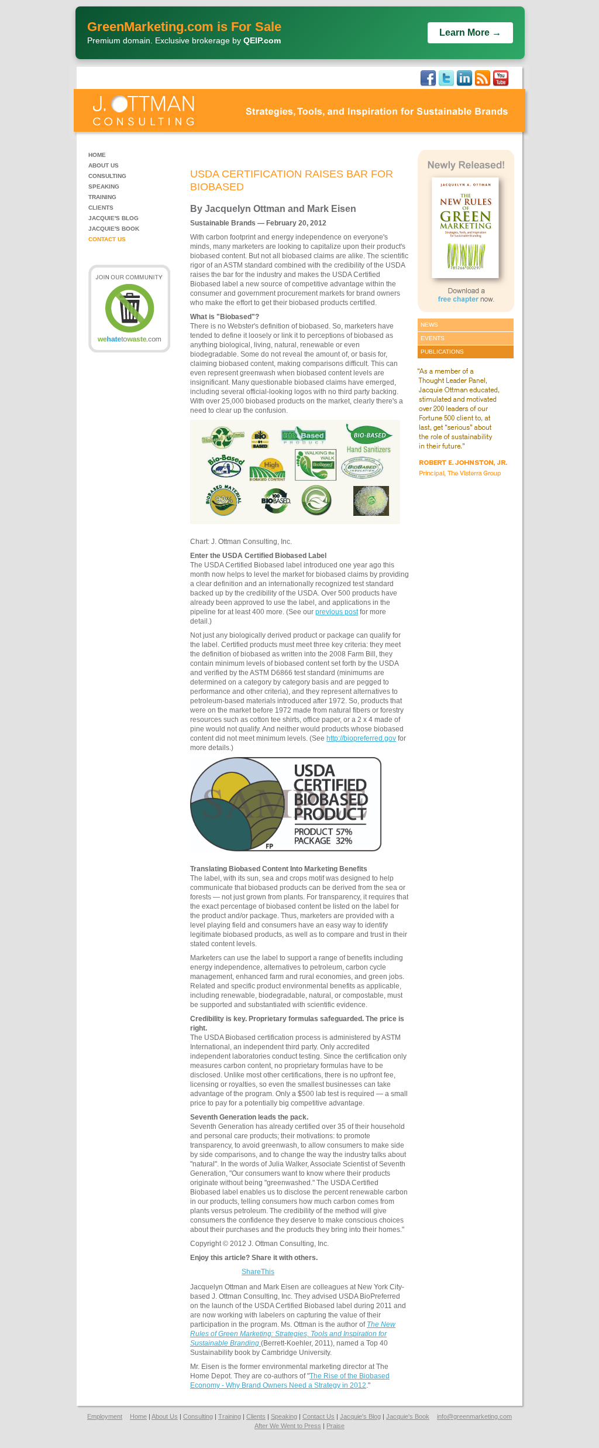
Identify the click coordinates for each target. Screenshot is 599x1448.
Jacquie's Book (113, 228)
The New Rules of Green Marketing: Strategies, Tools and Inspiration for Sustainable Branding (292, 1333)
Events (433, 338)
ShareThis (258, 1272)
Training (102, 197)
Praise (335, 1425)
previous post (336, 612)
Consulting (107, 176)
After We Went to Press (287, 1425)
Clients (100, 207)
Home (97, 155)
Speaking (103, 186)
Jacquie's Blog (113, 218)
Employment (104, 1416)
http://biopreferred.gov (361, 738)
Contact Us (107, 239)
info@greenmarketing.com (474, 1416)
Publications (442, 351)
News (429, 324)
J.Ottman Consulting (143, 111)
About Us (103, 165)
